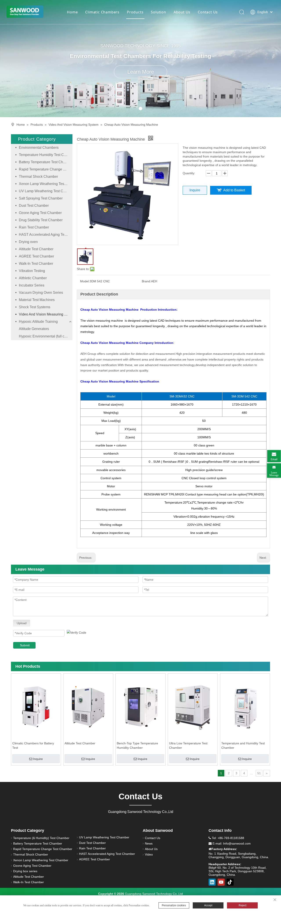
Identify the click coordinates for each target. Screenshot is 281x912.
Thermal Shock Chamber (38, 176)
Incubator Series (31, 285)
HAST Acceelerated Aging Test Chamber (45, 234)
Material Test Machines (37, 300)
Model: (85, 281)
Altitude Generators (34, 329)
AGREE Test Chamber (36, 256)
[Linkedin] (212, 882)
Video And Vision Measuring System (45, 314)
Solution (158, 12)
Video (149, 854)
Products (135, 12)
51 (259, 773)
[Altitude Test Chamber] (88, 706)
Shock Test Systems (34, 307)
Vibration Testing (32, 271)
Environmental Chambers (39, 147)
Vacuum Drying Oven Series (41, 292)
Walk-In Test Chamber (36, 263)
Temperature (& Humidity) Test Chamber (41, 838)
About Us (182, 12)
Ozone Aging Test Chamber (40, 213)
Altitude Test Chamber (36, 249)
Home (72, 12)
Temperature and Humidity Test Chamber (243, 745)
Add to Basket (234, 190)
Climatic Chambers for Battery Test (33, 745)
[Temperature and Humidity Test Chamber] (245, 706)
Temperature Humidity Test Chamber (45, 155)
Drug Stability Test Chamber (41, 220)
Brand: (146, 281)
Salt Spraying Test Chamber (41, 198)
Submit (25, 645)
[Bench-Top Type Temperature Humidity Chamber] (140, 706)
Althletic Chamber (33, 278)
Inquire (194, 190)
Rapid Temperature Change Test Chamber (45, 169)
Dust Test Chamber (34, 205)
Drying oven (28, 242)
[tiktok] (230, 882)
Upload (22, 623)
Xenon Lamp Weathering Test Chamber (45, 184)
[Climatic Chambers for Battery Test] (36, 706)
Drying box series (25, 871)
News (149, 843)
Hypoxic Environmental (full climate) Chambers (45, 336)
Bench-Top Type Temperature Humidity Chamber (137, 745)
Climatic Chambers (102, 12)
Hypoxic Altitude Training (38, 321)
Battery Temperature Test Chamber (45, 162)
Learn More (140, 72)
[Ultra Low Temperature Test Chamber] (192, 706)
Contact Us (208, 12)
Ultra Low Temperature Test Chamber (188, 745)
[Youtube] (221, 882)
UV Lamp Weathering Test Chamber (45, 191)
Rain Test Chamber (34, 227)
